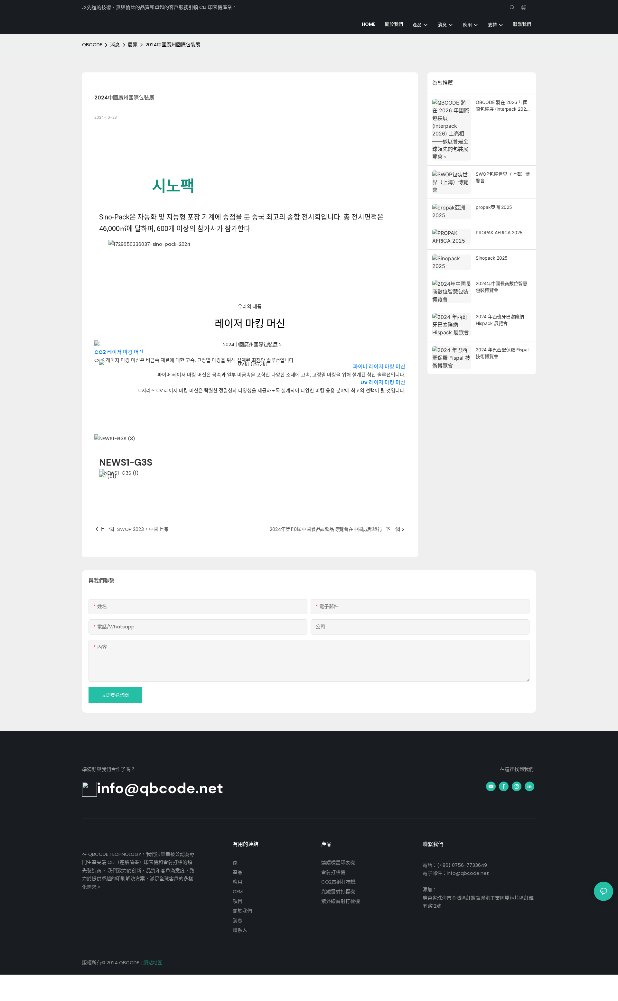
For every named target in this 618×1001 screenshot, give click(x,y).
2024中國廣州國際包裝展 (172, 44)
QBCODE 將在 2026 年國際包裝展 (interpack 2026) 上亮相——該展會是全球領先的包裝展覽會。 (503, 105)
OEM (238, 891)
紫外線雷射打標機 (340, 901)
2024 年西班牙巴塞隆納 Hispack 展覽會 (500, 320)
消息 (115, 44)
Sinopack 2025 (492, 258)
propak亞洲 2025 (494, 207)
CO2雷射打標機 (338, 881)
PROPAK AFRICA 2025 (499, 232)
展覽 (132, 44)
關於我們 (242, 910)
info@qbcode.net (160, 788)
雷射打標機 (333, 872)
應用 (237, 881)
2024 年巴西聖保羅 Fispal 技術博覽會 (502, 353)
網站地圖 (153, 962)
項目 (237, 901)
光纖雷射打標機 (338, 891)
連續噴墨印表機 (338, 862)
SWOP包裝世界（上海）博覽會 (503, 177)
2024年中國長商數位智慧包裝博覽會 (501, 287)
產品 (237, 872)
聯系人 (240, 930)
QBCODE (92, 44)
